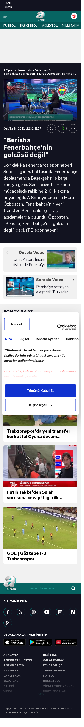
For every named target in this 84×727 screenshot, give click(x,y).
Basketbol (28, 26)
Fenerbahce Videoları (33, 70)
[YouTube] (47, 612)
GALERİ (8, 686)
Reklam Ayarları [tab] (47, 339)
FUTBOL (48, 675)
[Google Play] (40, 642)
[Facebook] (7, 612)
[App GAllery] (66, 642)
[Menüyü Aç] (5, 16)
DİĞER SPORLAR (54, 691)
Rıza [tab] (8, 339)
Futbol (9, 26)
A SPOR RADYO (13, 665)
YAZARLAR (10, 681)
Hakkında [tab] (73, 339)
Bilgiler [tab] (23, 339)
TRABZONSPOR (54, 670)
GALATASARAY (53, 660)
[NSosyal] (73, 612)
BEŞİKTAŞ (50, 655)
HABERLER (11, 670)
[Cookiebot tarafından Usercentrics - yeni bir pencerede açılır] (57, 327)
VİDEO (7, 691)
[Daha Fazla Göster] (73, 128)
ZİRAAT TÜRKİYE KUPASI (60, 686)
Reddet (16, 324)
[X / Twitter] (21, 612)
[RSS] (7, 623)
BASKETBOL (51, 681)
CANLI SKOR (12, 675)
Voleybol (50, 26)
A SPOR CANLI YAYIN (17, 660)
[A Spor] (40, 16)
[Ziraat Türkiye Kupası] (74, 16)
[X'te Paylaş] (51, 128)
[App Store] (14, 642)
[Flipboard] (60, 612)
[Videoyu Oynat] (40, 99)
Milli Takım (70, 26)
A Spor (8, 70)
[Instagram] (34, 612)
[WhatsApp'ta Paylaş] (62, 128)
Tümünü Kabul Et (40, 390)
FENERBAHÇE (52, 665)
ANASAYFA (10, 655)
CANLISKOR (7, 5)
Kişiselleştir (38, 405)
